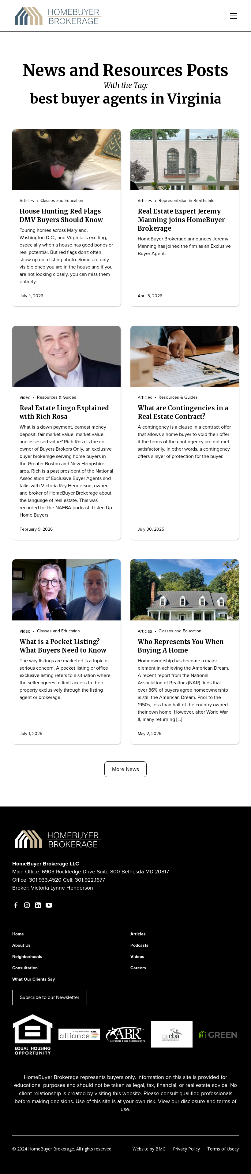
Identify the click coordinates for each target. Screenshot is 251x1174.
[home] (59, 16)
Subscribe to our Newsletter (49, 997)
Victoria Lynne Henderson (62, 888)
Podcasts (139, 945)
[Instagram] (27, 905)
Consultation (25, 968)
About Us (21, 945)
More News (125, 769)
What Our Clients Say (33, 979)
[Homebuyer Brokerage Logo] (58, 838)
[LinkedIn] (38, 905)
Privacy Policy (186, 1149)
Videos (137, 956)
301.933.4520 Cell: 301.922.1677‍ (67, 880)
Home (18, 934)
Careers (138, 968)
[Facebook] (16, 905)
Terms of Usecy (223, 1149)
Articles (138, 934)
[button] (232, 16)
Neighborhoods (27, 956)
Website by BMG (149, 1149)
